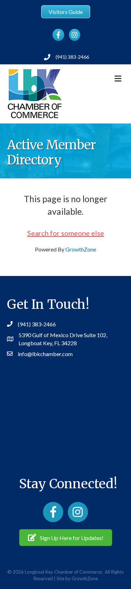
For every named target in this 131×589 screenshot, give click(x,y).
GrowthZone (80, 249)
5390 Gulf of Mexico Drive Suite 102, (63, 335)
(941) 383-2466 (72, 57)
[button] (65, 537)
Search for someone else (65, 233)
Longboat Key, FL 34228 (48, 343)
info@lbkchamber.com (45, 353)
